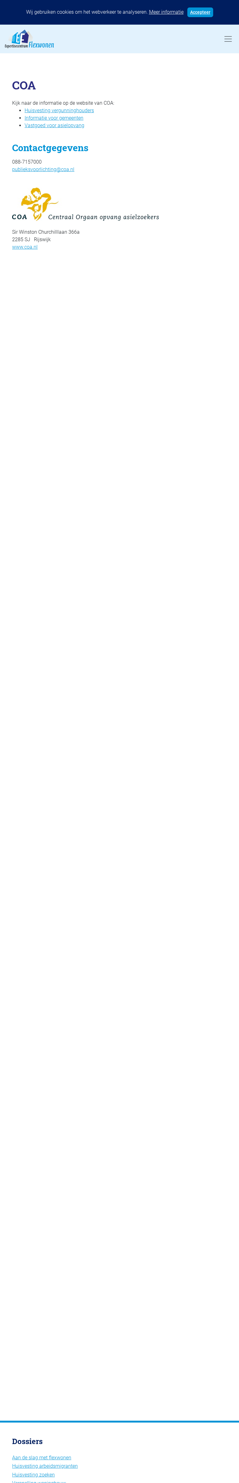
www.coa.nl (25, 247)
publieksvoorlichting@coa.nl (43, 169)
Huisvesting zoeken (33, 1475)
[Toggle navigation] (228, 39)
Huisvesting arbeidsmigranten (45, 1466)
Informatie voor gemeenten (54, 118)
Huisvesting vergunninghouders (59, 110)
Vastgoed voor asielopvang (54, 125)
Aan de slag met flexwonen (41, 1458)
